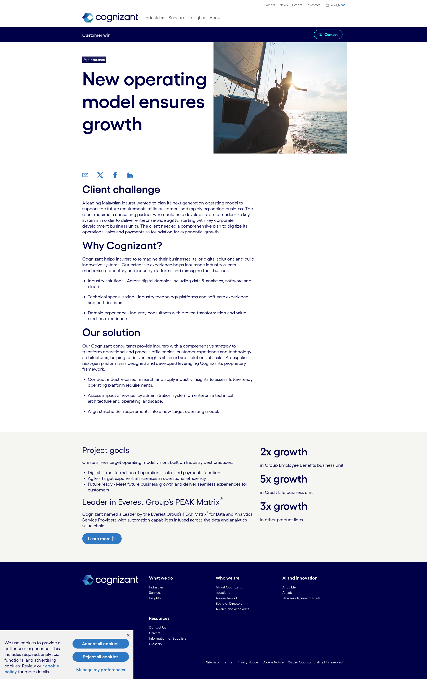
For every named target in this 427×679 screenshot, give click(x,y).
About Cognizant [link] (229, 587)
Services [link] (155, 592)
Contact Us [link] (157, 627)
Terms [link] (227, 662)
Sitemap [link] (212, 662)
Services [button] (177, 17)
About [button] (215, 17)
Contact (331, 34)
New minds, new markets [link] (301, 598)
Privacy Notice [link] (247, 662)
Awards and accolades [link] (232, 609)
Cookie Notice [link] (273, 662)
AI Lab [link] (287, 592)
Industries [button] (154, 17)
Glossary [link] (155, 644)
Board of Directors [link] (229, 603)
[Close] (128, 635)
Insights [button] (197, 17)
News (284, 5)
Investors (313, 5)
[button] (335, 5)
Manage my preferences (100, 669)
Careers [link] (154, 633)
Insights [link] (155, 598)
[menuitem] (269, 5)
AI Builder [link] (289, 587)
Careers (269, 5)
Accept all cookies (100, 643)
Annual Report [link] (226, 598)
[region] (66, 654)
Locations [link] (223, 592)
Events (297, 5)
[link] (110, 18)
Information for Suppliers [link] (167, 638)
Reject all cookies (101, 656)
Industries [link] (156, 587)
